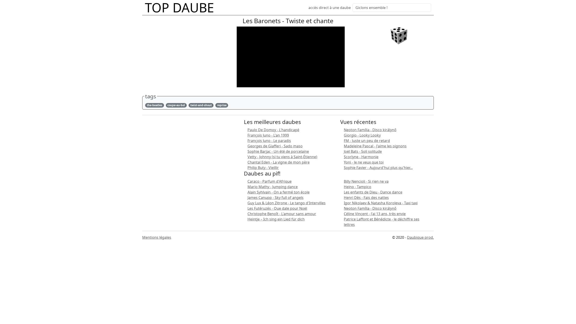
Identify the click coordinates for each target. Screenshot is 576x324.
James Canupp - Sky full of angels (276, 197)
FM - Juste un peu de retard (367, 140)
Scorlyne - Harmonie (361, 156)
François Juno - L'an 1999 (268, 135)
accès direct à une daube (329, 7)
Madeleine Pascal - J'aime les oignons (375, 146)
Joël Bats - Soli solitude (363, 151)
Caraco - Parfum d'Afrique (270, 181)
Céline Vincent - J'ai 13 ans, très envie (375, 213)
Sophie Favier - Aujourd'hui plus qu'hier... (378, 167)
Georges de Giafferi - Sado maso (275, 146)
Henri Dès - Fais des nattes (366, 197)
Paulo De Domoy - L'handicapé (273, 129)
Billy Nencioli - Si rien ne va (366, 181)
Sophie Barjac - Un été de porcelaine (278, 151)
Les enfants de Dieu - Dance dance (373, 192)
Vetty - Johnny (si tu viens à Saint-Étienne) (282, 156)
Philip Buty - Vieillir (263, 167)
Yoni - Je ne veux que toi (364, 162)
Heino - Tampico (357, 186)
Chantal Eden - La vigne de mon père (279, 162)
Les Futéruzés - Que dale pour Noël (277, 208)
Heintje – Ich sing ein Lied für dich (276, 219)
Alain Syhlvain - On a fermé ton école (279, 192)
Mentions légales (156, 237)
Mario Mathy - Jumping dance (273, 186)
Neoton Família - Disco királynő (370, 129)
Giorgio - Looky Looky (362, 135)
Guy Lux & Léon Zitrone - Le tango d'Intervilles (287, 202)
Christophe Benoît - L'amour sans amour (282, 213)
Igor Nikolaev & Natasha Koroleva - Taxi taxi (381, 202)
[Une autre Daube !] (398, 35)
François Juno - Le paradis (269, 140)
